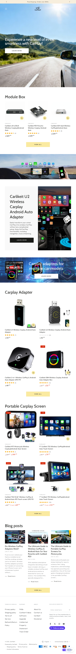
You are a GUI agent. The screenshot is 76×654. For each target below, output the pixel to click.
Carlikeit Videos (25, 613)
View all (38, 144)
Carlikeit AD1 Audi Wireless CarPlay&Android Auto (60, 127)
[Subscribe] (70, 610)
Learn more (17, 50)
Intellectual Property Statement (23, 625)
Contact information (13, 649)
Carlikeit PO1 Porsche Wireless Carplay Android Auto (37, 128)
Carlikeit (12, 641)
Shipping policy (10, 613)
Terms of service (22, 647)
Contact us (38, 613)
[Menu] (6, 9)
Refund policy (33, 644)
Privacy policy (10, 609)
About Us (37, 609)
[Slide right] (69, 2)
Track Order (24, 632)
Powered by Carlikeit (11, 644)
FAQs (21, 609)
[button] (59, 9)
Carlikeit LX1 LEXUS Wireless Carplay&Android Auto (14, 128)
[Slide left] (6, 2)
